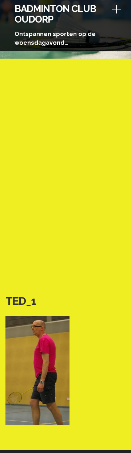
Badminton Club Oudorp (55, 14)
